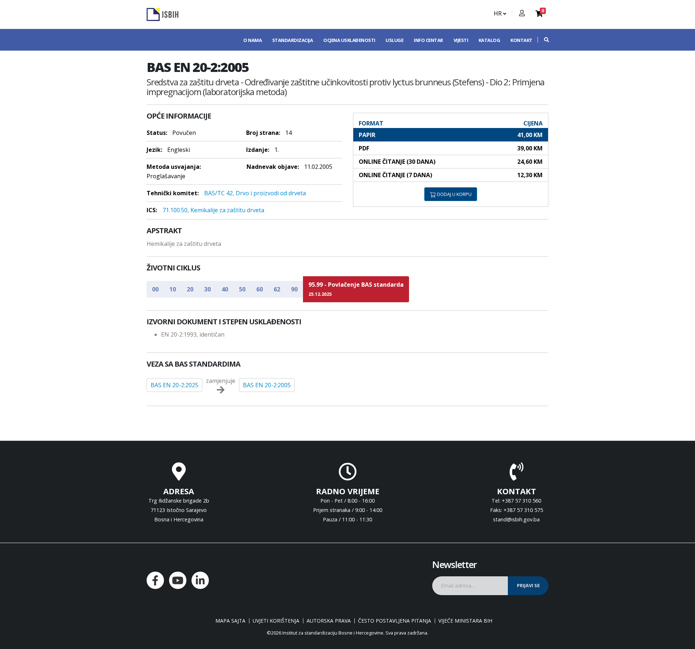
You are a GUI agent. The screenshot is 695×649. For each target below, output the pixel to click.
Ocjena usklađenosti (349, 40)
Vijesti (461, 40)
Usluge (394, 40)
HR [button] (498, 13)
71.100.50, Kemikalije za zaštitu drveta (213, 210)
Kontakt (521, 40)
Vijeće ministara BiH (465, 620)
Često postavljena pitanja (394, 620)
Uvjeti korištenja (276, 620)
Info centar (428, 40)
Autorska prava (329, 620)
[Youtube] (177, 580)
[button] (543, 40)
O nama (252, 40)
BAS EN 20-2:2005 (267, 385)
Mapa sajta (230, 620)
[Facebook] (155, 580)
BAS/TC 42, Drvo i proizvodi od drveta (255, 193)
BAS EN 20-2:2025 (174, 385)
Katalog (489, 40)
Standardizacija (292, 40)
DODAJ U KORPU (454, 194)
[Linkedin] (200, 580)
